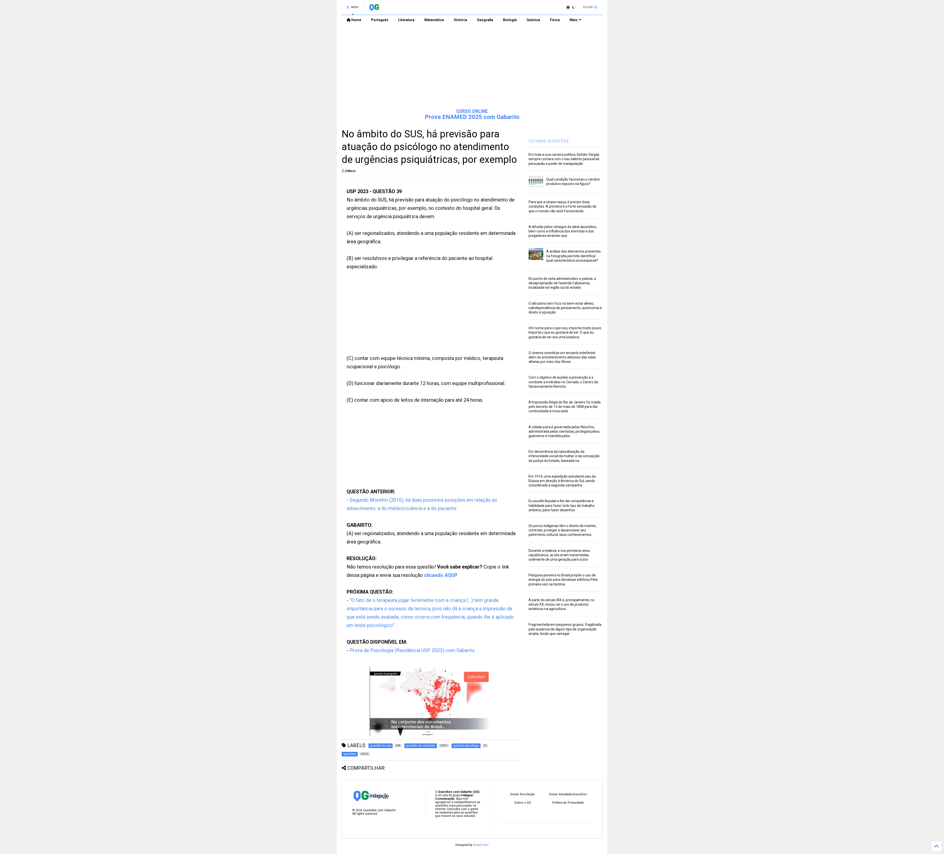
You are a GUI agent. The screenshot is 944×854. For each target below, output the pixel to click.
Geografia (485, 20)
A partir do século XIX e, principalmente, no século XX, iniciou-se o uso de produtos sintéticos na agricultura (561, 604)
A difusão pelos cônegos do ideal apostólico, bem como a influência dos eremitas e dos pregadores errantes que (563, 231)
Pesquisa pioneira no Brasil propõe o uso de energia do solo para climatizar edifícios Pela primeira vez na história (563, 579)
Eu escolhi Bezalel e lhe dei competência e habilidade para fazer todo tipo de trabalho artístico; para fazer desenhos (562, 505)
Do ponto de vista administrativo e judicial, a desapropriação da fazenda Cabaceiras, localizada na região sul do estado (562, 283)
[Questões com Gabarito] (374, 9)
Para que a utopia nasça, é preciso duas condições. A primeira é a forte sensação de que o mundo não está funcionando (562, 206)
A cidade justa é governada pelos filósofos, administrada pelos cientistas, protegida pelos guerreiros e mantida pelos (564, 431)
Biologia (510, 20)
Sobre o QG (522, 802)
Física (555, 20)
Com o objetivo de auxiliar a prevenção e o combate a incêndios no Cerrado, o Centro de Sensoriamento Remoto (563, 381)
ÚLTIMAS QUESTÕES (549, 141)
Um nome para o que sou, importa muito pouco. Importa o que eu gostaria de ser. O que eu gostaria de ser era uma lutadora (565, 332)
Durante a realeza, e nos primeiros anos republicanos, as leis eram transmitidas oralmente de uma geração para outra (559, 555)
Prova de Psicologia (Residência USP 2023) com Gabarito (412, 650)
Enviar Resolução (522, 794)
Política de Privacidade (568, 802)
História (460, 20)
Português (379, 20)
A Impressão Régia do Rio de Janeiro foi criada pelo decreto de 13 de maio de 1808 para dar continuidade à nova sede (565, 406)
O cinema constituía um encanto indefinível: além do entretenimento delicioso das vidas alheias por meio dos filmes (562, 357)
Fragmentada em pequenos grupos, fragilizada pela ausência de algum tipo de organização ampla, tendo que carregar (565, 629)
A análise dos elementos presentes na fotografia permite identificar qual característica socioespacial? (573, 255)
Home (356, 20)
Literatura (406, 20)
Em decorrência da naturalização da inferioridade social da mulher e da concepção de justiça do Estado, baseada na (564, 456)
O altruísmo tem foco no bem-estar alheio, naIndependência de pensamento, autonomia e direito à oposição (565, 307)
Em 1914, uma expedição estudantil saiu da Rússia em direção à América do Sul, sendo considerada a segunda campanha (562, 480)
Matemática (434, 20)
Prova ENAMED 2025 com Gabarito (472, 117)
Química (533, 20)
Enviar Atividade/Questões (568, 794)
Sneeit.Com (481, 845)
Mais (574, 20)
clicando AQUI (440, 575)
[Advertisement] (472, 66)
